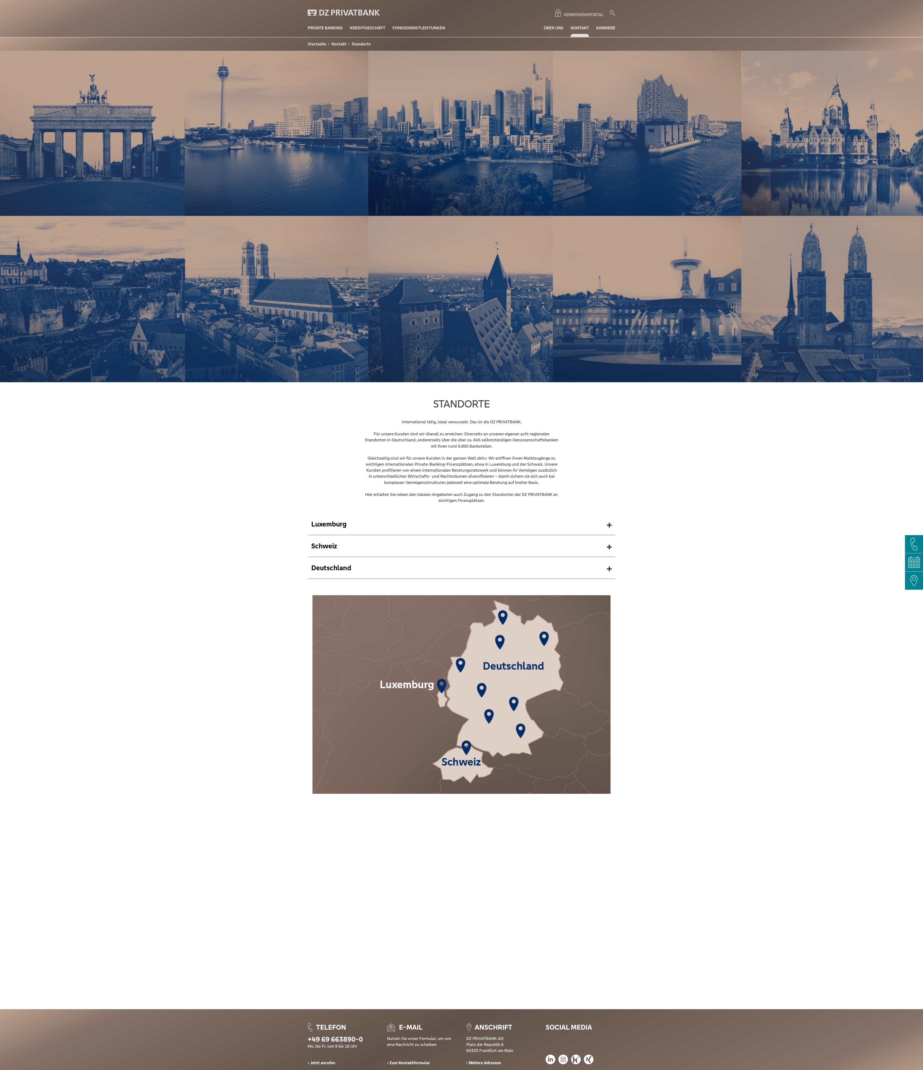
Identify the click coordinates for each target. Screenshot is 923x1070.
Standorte (361, 44)
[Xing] (588, 1060)
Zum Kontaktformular (409, 1062)
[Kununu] (576, 1060)
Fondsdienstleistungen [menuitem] (419, 28)
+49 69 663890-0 (335, 1039)
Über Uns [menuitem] (553, 28)
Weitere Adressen (485, 1062)
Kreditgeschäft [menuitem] (367, 28)
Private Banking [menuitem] (325, 28)
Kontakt (338, 44)
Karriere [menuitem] (605, 28)
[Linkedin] (550, 1060)
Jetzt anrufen (322, 1062)
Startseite (317, 44)
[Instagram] (563, 1060)
